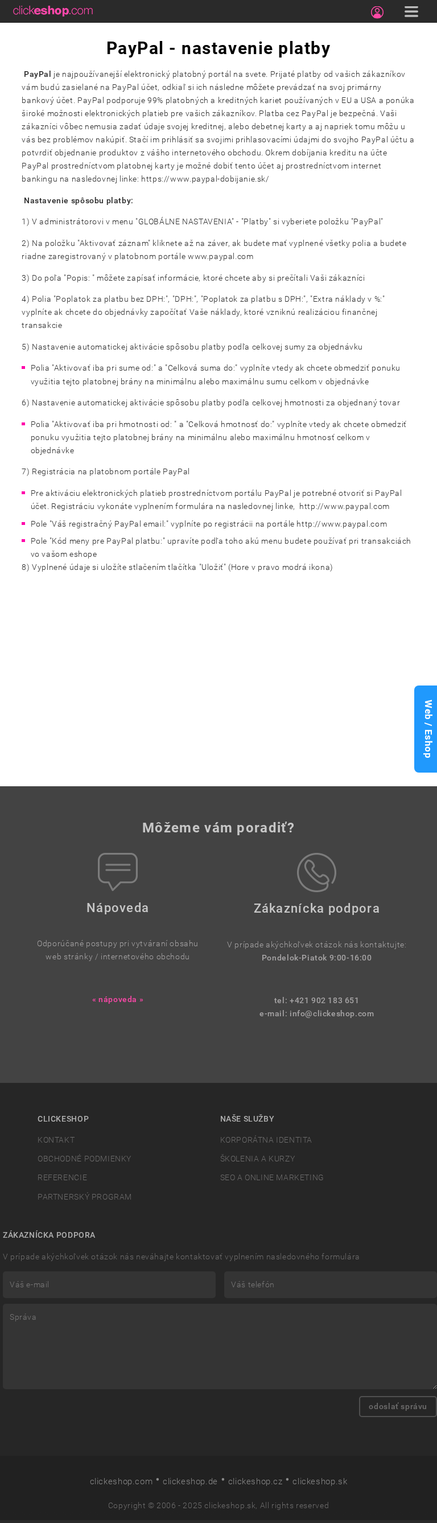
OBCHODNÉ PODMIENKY (84, 1159)
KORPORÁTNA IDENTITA (266, 1140)
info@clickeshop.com (332, 1014)
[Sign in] (377, 12)
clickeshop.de (190, 1481)
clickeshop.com (121, 1481)
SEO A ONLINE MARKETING (272, 1178)
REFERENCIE (62, 1178)
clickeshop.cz (255, 1481)
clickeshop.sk (319, 1481)
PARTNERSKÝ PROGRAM (85, 1197)
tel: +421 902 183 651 (317, 1000)
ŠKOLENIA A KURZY (257, 1159)
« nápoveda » (117, 999)
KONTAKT (56, 1140)
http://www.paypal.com (344, 506)
